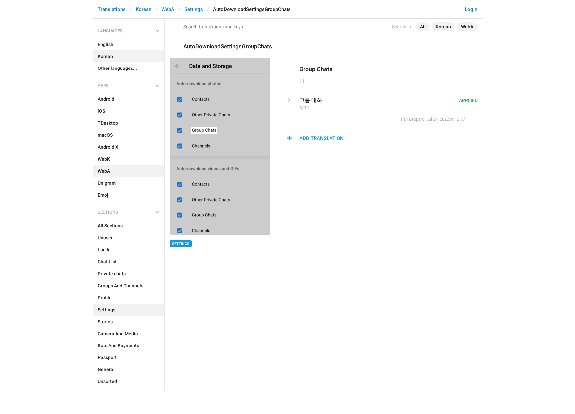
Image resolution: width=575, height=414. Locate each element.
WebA (167, 9)
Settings (193, 9)
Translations (112, 9)
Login (471, 9)
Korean (143, 9)
